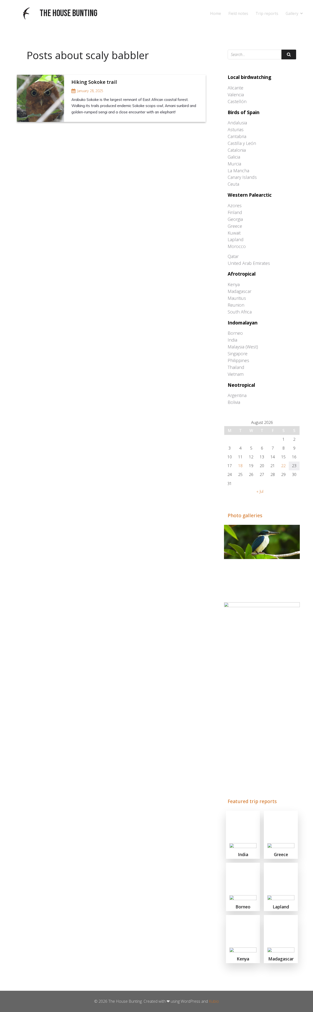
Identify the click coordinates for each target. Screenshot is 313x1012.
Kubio (214, 1001)
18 (240, 465)
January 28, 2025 (90, 90)
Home (215, 13)
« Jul (260, 491)
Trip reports (267, 13)
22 (283, 465)
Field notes (238, 13)
